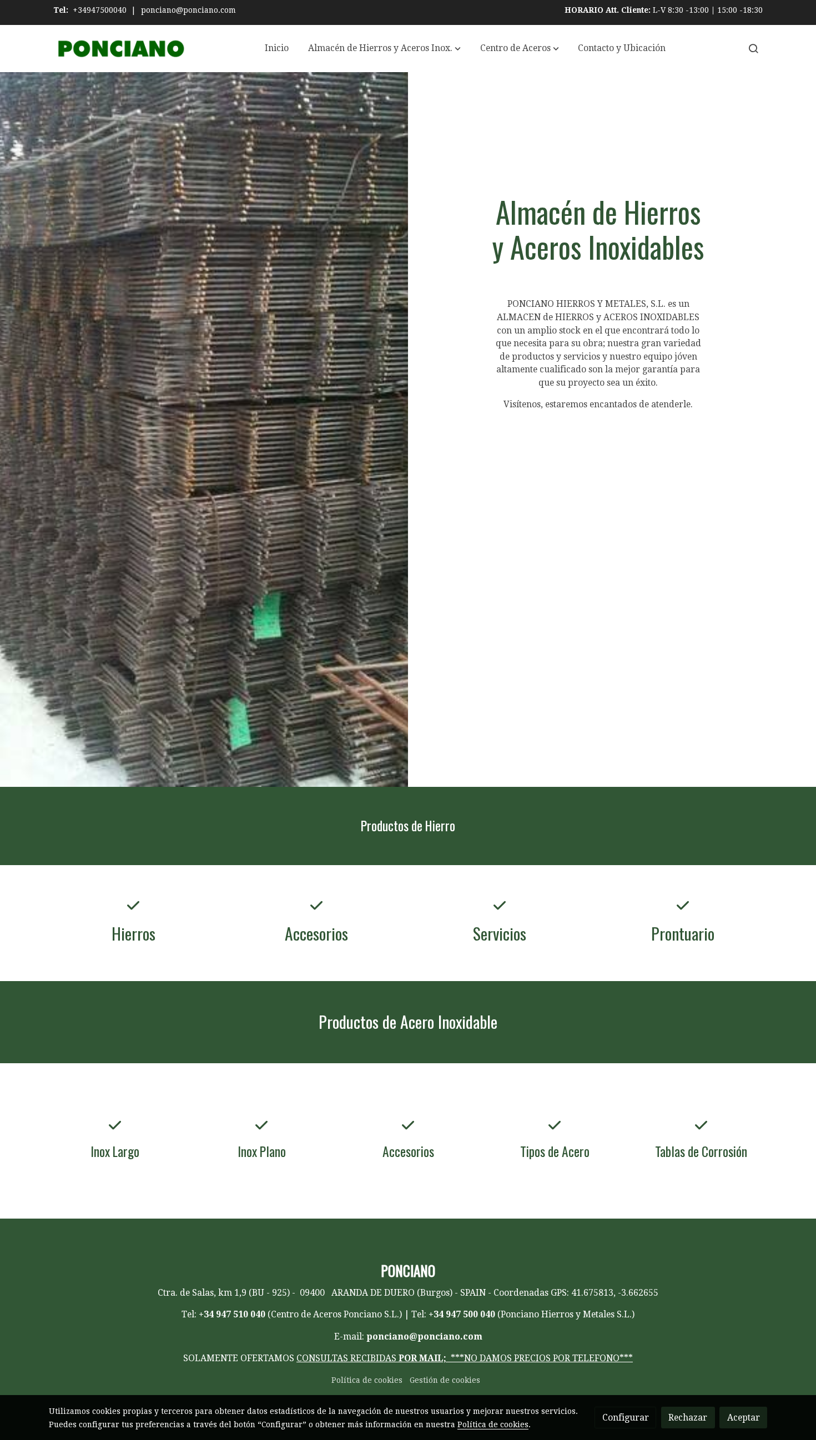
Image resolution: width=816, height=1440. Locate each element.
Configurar (625, 1417)
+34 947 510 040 (232, 1314)
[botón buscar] (753, 48)
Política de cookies (366, 1380)
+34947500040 (100, 10)
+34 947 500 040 (462, 1314)
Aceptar (743, 1417)
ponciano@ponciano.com (188, 10)
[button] (384, 48)
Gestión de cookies (445, 1380)
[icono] (133, 905)
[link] (120, 48)
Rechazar (687, 1417)
